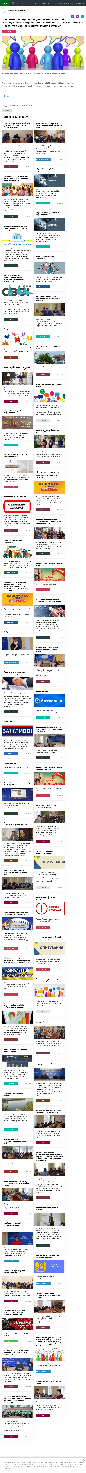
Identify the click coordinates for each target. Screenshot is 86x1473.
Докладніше (7, 1469)
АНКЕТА (5, 96)
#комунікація (7, 110)
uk (18, 3)
